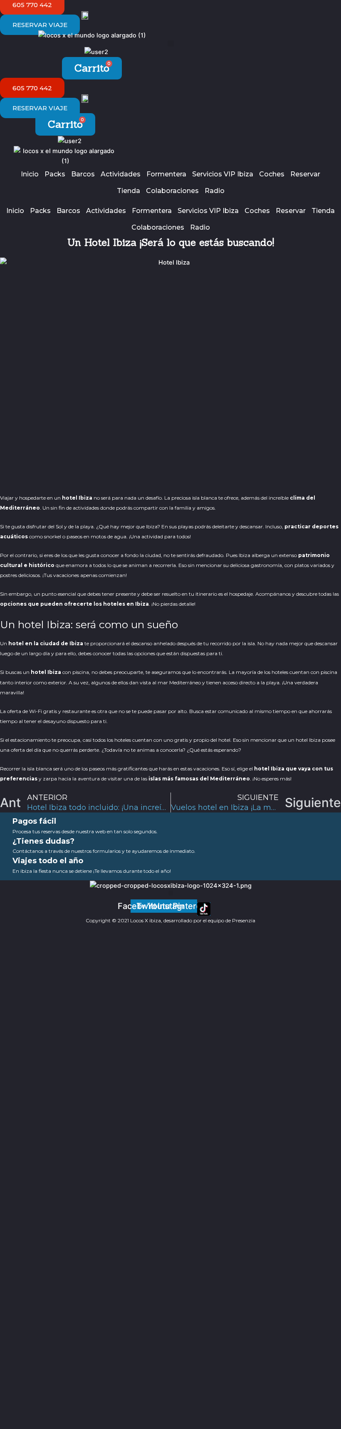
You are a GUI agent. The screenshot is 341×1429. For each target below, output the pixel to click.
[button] (171, 43)
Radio (215, 191)
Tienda (128, 191)
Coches (271, 174)
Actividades (121, 174)
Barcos (83, 174)
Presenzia (243, 920)
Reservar (305, 174)
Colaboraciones (172, 191)
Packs (54, 174)
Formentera (166, 174)
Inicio (30, 174)
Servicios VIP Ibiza (222, 174)
